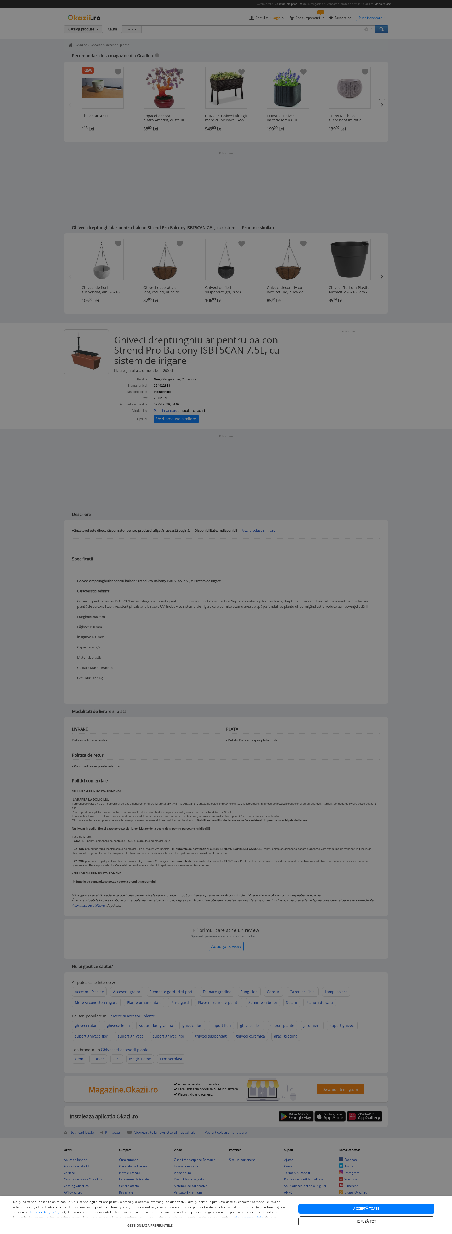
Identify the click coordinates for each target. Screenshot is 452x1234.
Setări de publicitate (248, 1217)
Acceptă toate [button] (366, 1208)
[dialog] (226, 1215)
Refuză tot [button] (366, 1221)
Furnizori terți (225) (44, 1212)
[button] (150, 1223)
